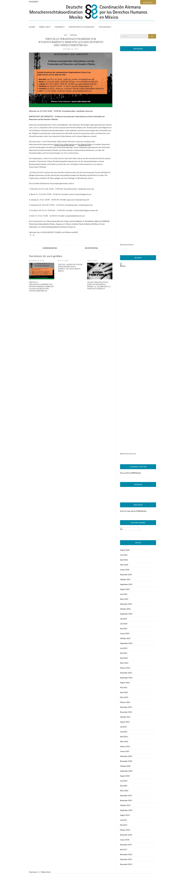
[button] (30, 235)
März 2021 (124, 742)
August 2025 (125, 589)
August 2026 (125, 550)
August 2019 (125, 815)
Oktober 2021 (125, 717)
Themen (59, 27)
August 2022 (125, 683)
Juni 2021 (123, 732)
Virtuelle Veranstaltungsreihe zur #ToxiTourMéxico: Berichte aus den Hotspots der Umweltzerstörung (41, 286)
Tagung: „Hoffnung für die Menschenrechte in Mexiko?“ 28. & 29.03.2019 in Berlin (70, 267)
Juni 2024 (123, 624)
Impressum (33, 872)
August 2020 (125, 776)
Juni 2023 (123, 648)
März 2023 (124, 663)
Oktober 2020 (125, 766)
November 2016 (126, 854)
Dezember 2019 (126, 796)
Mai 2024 (123, 629)
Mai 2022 (123, 687)
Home (32, 27)
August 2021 (125, 722)
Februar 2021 (125, 746)
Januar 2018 (124, 840)
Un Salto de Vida (84, 144)
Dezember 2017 (126, 845)
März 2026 (124, 565)
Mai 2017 (123, 850)
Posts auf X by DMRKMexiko (130, 473)
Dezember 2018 (126, 835)
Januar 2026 (124, 570)
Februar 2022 (125, 702)
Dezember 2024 (126, 604)
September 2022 (126, 678)
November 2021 (126, 712)
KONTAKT (33, 1)
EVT (65, 35)
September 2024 (126, 614)
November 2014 (126, 864)
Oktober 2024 (125, 609)
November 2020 (126, 761)
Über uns (44, 27)
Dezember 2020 (126, 756)
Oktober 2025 (125, 579)
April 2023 (124, 658)
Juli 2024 (123, 619)
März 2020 (124, 791)
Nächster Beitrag (91, 248)
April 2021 (124, 737)
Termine (73, 35)
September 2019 (126, 810)
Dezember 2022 (126, 673)
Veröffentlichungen (81, 27)
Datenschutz (46, 872)
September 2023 (126, 643)
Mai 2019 (123, 825)
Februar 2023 (125, 668)
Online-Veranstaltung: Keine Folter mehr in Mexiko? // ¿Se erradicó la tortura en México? (98, 285)
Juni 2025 (123, 594)
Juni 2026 (123, 555)
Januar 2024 (124, 633)
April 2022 (124, 692)
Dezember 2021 (126, 707)
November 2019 (126, 800)
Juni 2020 (123, 781)
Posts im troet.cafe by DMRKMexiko (133, 511)
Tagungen (104, 27)
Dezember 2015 (126, 859)
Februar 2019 (125, 830)
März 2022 (124, 697)
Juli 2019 (123, 820)
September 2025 (126, 584)
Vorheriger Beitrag (49, 248)
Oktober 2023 (125, 638)
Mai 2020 (123, 786)
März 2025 (124, 599)
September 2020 (126, 771)
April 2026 (124, 560)
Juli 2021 (123, 727)
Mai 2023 (123, 653)
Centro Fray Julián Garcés (64, 144)
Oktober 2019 (125, 805)
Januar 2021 (124, 751)
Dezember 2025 (126, 575)
